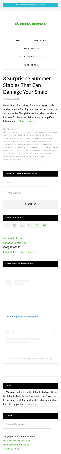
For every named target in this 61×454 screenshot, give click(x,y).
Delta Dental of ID (18, 135)
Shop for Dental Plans (15, 243)
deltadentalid (36, 358)
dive (13, 141)
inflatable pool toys (20, 150)
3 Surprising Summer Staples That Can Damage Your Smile (27, 85)
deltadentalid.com (13, 238)
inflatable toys (40, 150)
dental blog (38, 138)
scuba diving (36, 153)
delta (26, 132)
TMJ (19, 159)
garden (47, 144)
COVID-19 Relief (11, 449)
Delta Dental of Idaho (40, 135)
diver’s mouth (24, 141)
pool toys (16, 153)
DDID (9, 132)
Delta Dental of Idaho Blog (30, 23)
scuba (26, 153)
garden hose (9, 147)
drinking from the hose (30, 144)
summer (48, 153)
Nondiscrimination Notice (16, 445)
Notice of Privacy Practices (16, 441)
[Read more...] (26, 121)
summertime (9, 159)
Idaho (48, 147)
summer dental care (33, 156)
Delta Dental (36, 132)
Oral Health (13, 129)
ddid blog (18, 132)
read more (31, 404)
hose (41, 147)
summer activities (12, 156)
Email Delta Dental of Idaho (19, 252)
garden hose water (28, 147)
